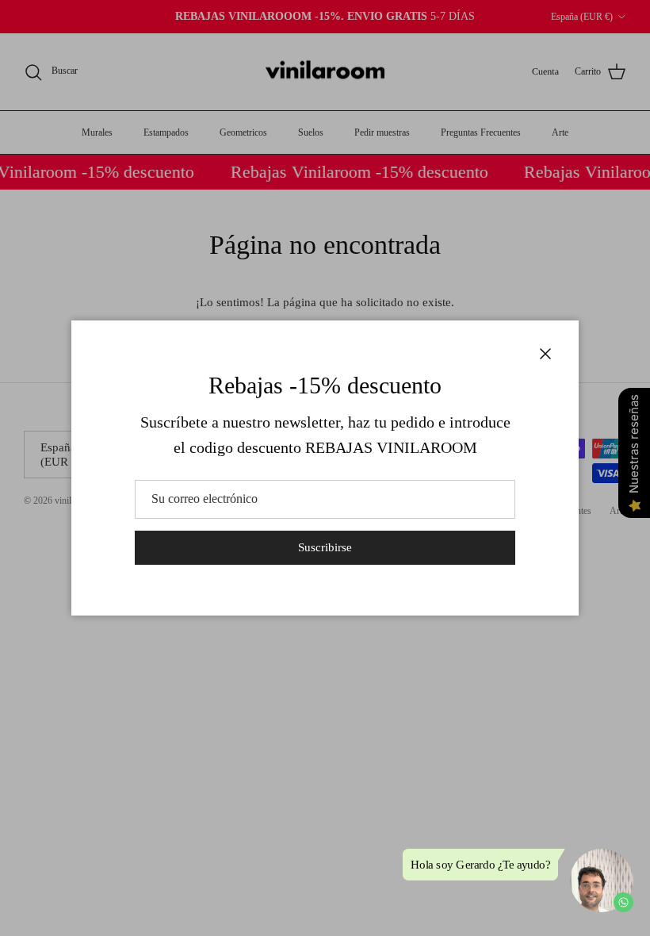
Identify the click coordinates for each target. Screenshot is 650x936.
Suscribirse (325, 547)
